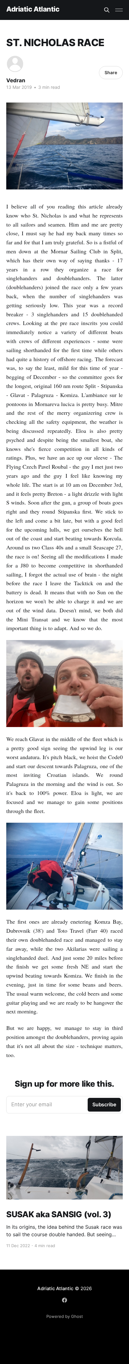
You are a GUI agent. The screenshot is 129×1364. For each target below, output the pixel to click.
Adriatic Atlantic (32, 9)
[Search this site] (107, 10)
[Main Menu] (119, 10)
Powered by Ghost (64, 1316)
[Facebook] (64, 1300)
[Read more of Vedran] (15, 64)
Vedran (15, 80)
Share (111, 72)
